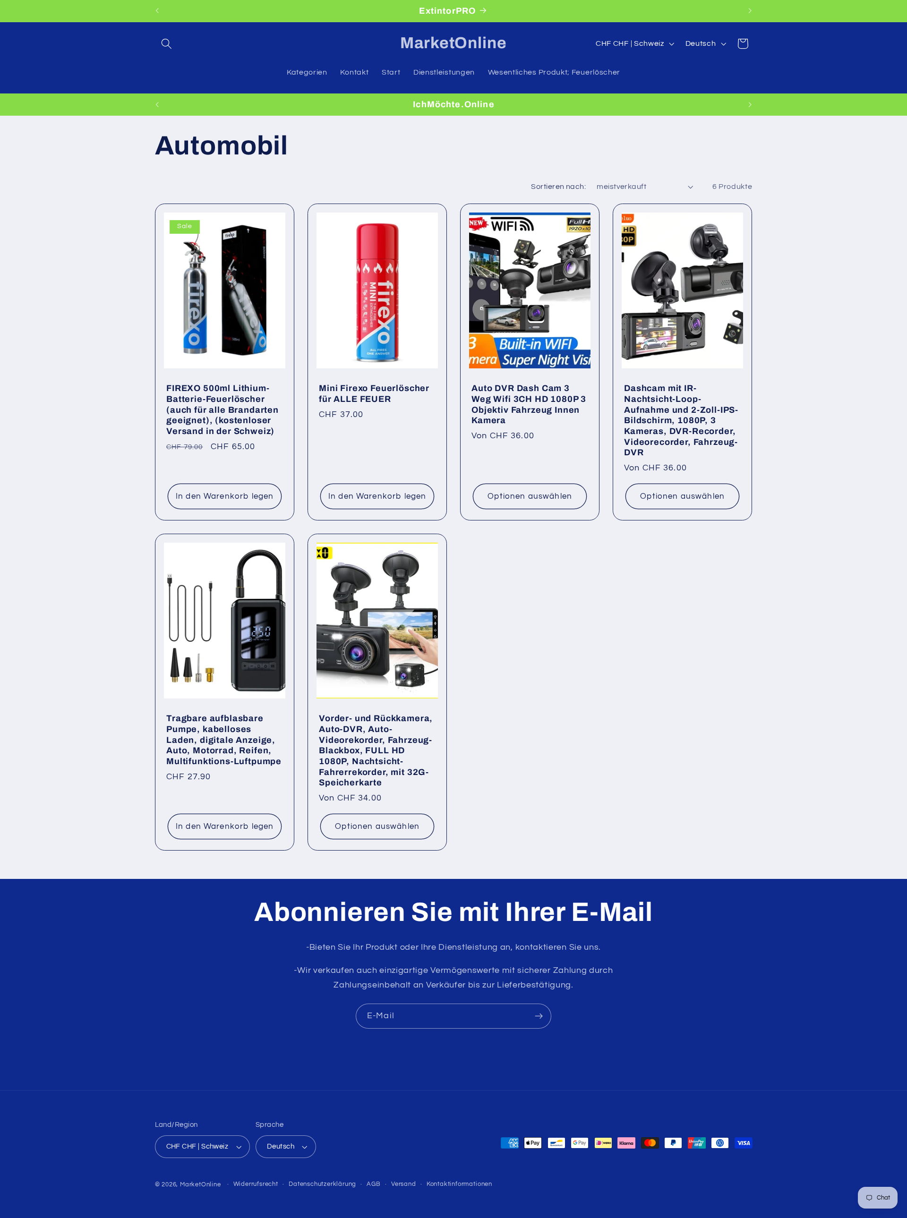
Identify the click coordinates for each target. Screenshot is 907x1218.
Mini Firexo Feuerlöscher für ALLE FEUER (374, 393)
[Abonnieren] (539, 1016)
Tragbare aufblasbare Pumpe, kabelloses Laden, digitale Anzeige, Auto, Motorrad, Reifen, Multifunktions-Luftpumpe (224, 740)
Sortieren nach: (558, 186)
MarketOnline (200, 1185)
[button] (167, 44)
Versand (403, 1184)
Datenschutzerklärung (322, 1184)
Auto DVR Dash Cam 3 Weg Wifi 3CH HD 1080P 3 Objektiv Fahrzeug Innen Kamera (528, 404)
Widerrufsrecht (255, 1184)
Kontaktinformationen (459, 1184)
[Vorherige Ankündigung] (156, 10)
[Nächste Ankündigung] (750, 10)
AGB (373, 1184)
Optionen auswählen (530, 496)
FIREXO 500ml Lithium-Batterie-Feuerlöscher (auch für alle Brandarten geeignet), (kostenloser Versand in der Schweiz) (222, 409)
